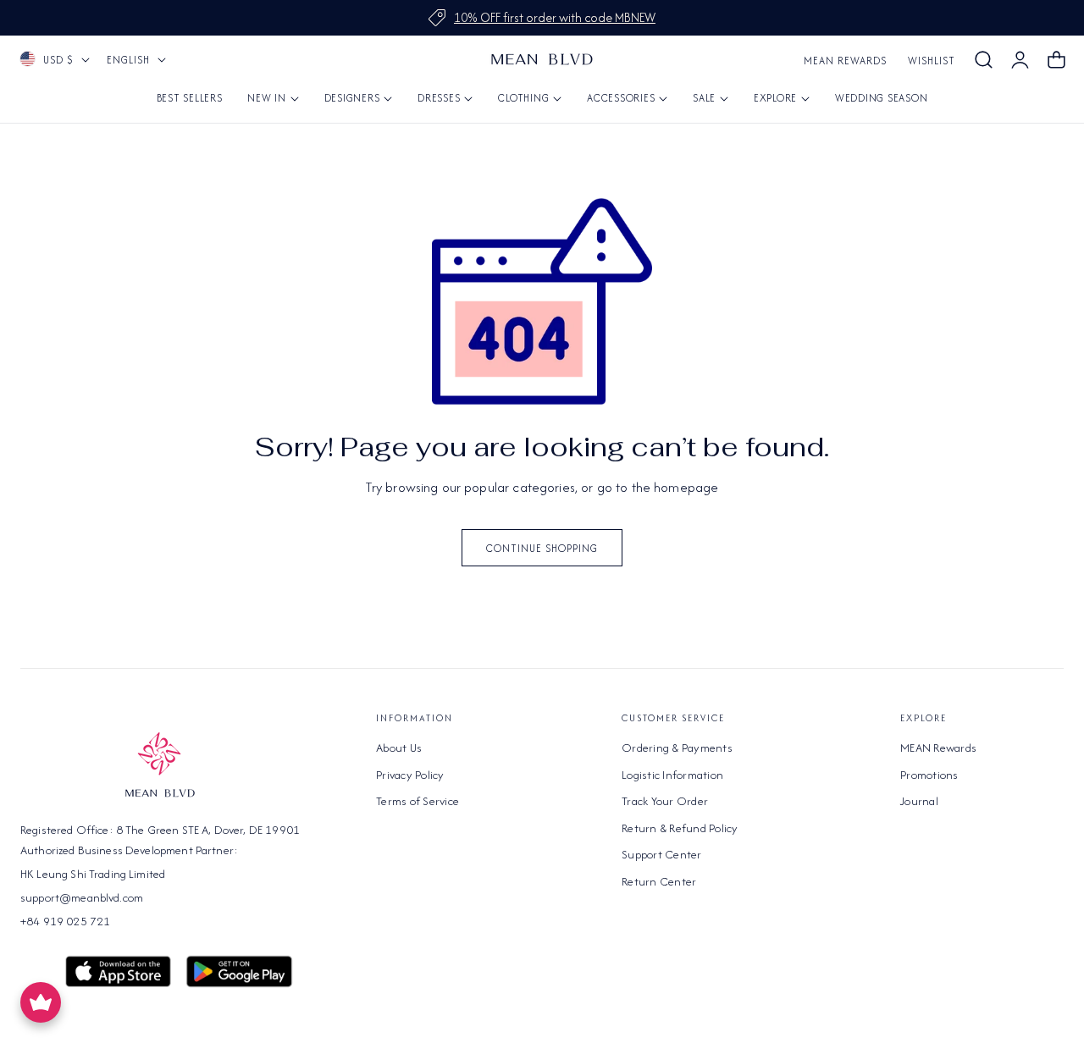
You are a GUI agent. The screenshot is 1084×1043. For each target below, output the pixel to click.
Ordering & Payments (677, 747)
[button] (983, 60)
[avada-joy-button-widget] (40, 1002)
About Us (399, 747)
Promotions (929, 773)
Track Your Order (665, 800)
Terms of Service (417, 800)
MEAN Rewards (845, 60)
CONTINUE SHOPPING (542, 548)
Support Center (662, 854)
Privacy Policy (410, 773)
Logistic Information (672, 773)
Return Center (659, 880)
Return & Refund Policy (680, 827)
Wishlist (931, 60)
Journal (919, 800)
